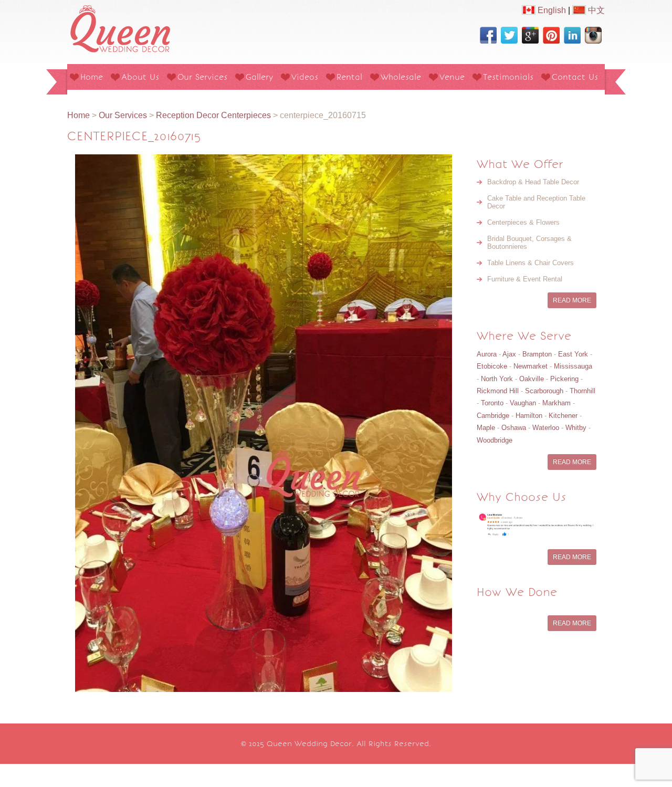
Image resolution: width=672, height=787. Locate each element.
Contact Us (575, 77)
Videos (304, 77)
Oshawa (513, 428)
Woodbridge (494, 440)
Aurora (487, 354)
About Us (140, 77)
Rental (349, 77)
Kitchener (563, 415)
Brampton (537, 354)
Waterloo (545, 428)
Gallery (259, 77)
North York (497, 379)
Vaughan (523, 403)
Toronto (492, 403)
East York (573, 354)
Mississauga (573, 366)
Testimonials (508, 77)
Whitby (575, 428)
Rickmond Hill (498, 391)
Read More (572, 300)
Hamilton (529, 415)
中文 (595, 10)
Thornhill (582, 391)
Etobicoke (492, 366)
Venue (452, 77)
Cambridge (493, 415)
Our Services (202, 77)
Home (91, 77)
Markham (556, 403)
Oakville (531, 379)
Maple (486, 428)
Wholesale (401, 77)
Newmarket (530, 366)
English (551, 10)
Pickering (564, 379)
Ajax (509, 354)
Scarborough (544, 391)
